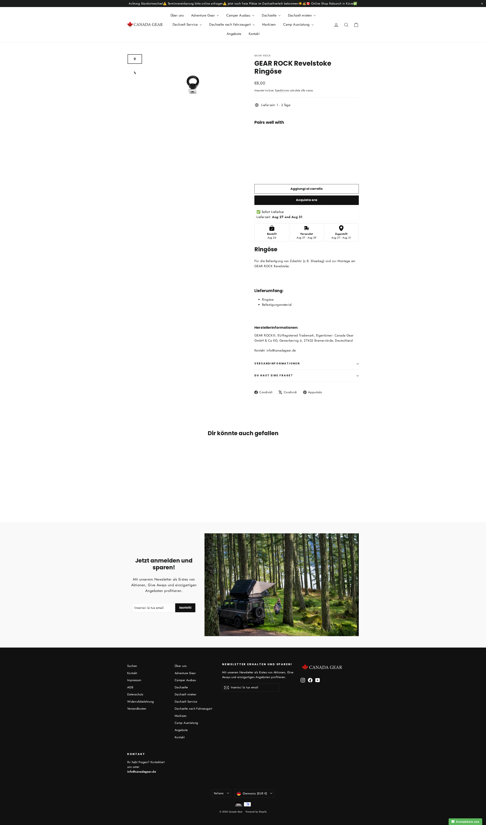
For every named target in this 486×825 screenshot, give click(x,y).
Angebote (234, 33)
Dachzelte (269, 15)
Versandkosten (136, 708)
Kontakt (254, 33)
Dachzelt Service (186, 24)
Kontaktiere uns (466, 821)
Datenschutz (135, 694)
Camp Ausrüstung (297, 24)
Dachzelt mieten (300, 15)
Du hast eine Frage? (273, 375)
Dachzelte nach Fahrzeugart (230, 24)
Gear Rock (262, 55)
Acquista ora (306, 200)
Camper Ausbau (238, 15)
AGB (130, 687)
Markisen (269, 24)
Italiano (219, 793)
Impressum (134, 680)
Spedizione (282, 90)
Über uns (177, 15)
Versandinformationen (277, 363)
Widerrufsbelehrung (140, 701)
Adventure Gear (203, 15)
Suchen (132, 666)
